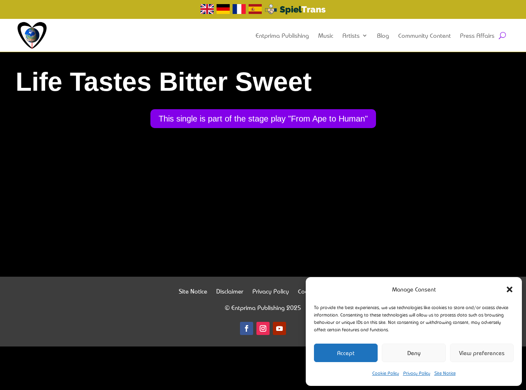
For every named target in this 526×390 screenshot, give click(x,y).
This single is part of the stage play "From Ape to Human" (263, 118)
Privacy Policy (416, 373)
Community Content (424, 35)
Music (325, 35)
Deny (414, 353)
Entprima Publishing (282, 35)
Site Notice (445, 373)
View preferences (482, 353)
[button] (509, 289)
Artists (351, 35)
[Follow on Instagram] (263, 328)
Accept (346, 353)
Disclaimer (229, 292)
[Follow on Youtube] (279, 328)
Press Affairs (477, 35)
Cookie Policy (385, 373)
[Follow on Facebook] (246, 328)
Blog (383, 35)
